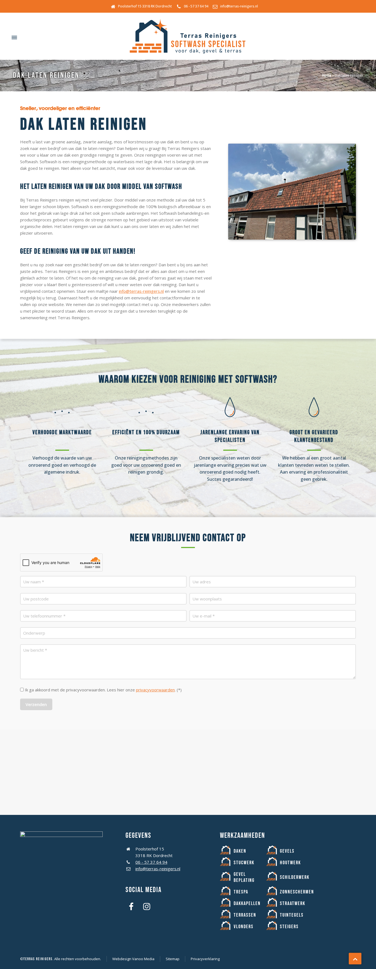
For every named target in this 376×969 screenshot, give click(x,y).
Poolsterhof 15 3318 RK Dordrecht (145, 6)
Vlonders (244, 927)
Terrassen (245, 915)
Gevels (287, 851)
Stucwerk (244, 863)
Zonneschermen (297, 892)
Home (326, 75)
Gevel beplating (244, 877)
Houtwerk (290, 863)
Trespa (241, 892)
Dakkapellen (247, 903)
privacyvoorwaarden (155, 689)
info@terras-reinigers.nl (239, 6)
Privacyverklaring (205, 958)
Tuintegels (292, 915)
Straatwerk (292, 903)
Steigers (289, 927)
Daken (240, 851)
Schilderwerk (294, 877)
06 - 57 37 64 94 (196, 6)
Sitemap (172, 958)
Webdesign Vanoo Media (133, 958)
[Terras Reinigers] (188, 37)
